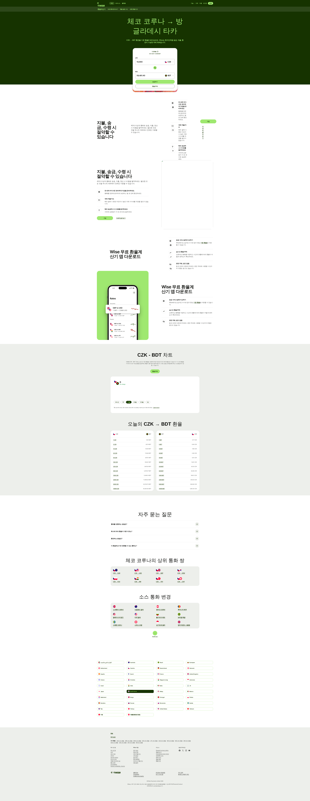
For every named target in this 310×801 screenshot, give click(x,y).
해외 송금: (113, 737)
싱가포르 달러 (160, 625)
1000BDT (161, 475)
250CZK (115, 466)
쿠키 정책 (180, 772)
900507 (149, 784)
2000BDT (161, 479)
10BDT (161, 448)
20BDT (161, 453)
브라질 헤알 (181, 617)
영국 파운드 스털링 (184, 625)
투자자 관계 (114, 759)
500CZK (115, 471)
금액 (136, 58)
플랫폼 (124, 3)
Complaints (136, 774)
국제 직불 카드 (137, 754)
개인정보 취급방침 (160, 772)
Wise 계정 (135, 752)
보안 (112, 752)
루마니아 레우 (182, 609)
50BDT (161, 457)
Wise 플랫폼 (136, 759)
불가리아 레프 (160, 617)
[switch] (155, 67)
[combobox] (169, 62)
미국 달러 (138, 617)
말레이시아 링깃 (118, 617)
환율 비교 (158, 761)
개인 (112, 3)
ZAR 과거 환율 (187, 740)
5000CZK (116, 484)
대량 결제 (135, 762)
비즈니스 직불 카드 (138, 761)
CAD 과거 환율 (162, 740)
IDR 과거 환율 (139, 742)
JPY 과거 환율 (154, 740)
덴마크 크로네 (160, 609)
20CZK (115, 453)
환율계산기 (159, 752)
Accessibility (114, 764)
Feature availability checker (118, 766)
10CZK (115, 448)
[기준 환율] (157, 51)
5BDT (160, 444)
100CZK (115, 462)
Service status (114, 757)
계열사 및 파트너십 (115, 761)
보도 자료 (113, 754)
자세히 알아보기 (203, 132)
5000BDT (161, 484)
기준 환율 (204, 243)
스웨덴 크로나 (117, 625)
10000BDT (162, 488)
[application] (126, 393)
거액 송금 (135, 755)
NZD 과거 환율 (178, 740)
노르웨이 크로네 (118, 609)
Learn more (156, 407)
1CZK (114, 440)
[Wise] (102, 3)
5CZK (114, 444)
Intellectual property (138, 776)
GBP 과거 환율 (128, 740)
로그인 (205, 3)
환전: (136, 71)
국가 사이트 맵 (159, 774)
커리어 (112, 755)
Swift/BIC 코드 (159, 755)
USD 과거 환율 (122, 742)
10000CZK (116, 488)
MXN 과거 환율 (137, 740)
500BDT (161, 471)
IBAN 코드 (158, 757)
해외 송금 (135, 750)
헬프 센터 (113, 762)
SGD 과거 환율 (114, 742)
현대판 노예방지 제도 (183, 774)
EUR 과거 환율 (145, 740)
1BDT (160, 440)
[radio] (117, 402)
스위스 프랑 (138, 625)
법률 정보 (135, 772)
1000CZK (115, 475)
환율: (112, 733)
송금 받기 (135, 757)
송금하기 (155, 82)
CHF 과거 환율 (131, 742)
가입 (208, 121)
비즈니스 (117, 3)
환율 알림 (158, 759)
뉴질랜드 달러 (139, 609)
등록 (210, 3)
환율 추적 (155, 86)
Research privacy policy (162, 750)
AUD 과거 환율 (120, 740)
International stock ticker (162, 754)
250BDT (161, 466)
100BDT (161, 462)
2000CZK (116, 479)
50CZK (115, 457)
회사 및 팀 (113, 750)
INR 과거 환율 (170, 740)
